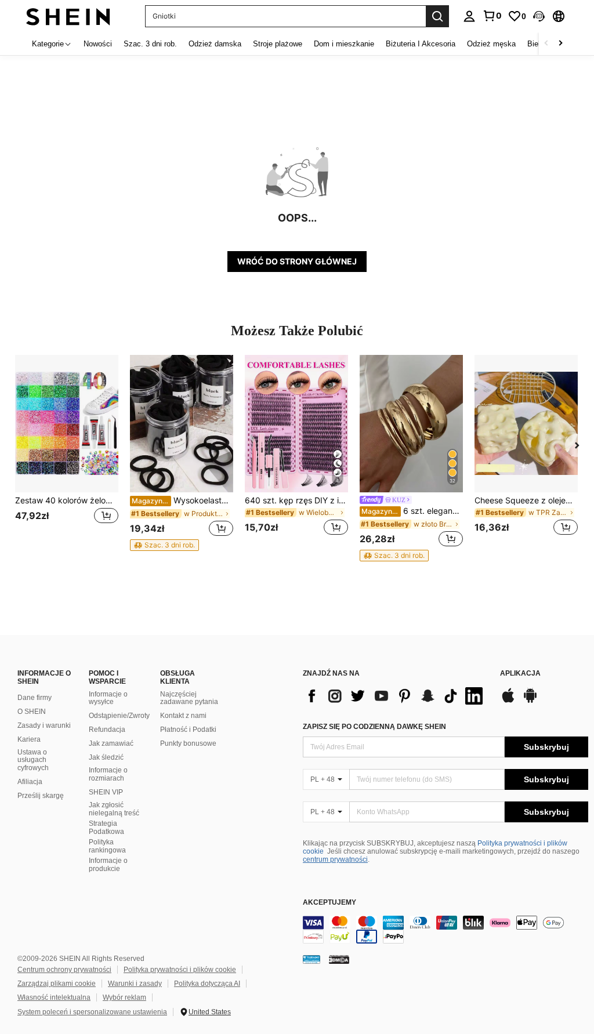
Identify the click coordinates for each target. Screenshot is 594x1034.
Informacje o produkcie (108, 865)
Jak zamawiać (111, 743)
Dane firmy (34, 698)
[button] (539, 16)
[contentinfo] (445, 930)
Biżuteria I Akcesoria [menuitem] (420, 43)
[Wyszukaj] (437, 16)
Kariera (29, 739)
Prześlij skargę (40, 796)
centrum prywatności (335, 859)
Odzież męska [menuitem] (491, 43)
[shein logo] (68, 16)
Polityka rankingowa (107, 846)
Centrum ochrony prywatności (64, 970)
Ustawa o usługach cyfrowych (33, 760)
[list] (395, 696)
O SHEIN (31, 712)
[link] (492, 16)
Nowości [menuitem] (98, 43)
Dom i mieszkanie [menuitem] (344, 43)
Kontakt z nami (183, 716)
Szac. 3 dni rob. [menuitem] (150, 43)
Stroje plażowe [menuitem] (277, 43)
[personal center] (469, 16)
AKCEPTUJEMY (329, 902)
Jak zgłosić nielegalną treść (114, 809)
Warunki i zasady (135, 983)
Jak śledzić (106, 757)
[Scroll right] (560, 43)
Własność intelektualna (53, 997)
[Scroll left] (546, 43)
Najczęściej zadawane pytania (189, 698)
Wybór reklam (124, 997)
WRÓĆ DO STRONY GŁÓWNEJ (297, 261)
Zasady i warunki (44, 725)
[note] (164, 545)
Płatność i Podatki (188, 729)
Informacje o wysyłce (108, 698)
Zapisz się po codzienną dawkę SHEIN (374, 727)
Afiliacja (29, 782)
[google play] (530, 701)
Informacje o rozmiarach (108, 774)
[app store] (508, 701)
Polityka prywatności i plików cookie (180, 970)
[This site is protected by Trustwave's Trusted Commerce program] (311, 959)
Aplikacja (520, 673)
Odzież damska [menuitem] (215, 43)
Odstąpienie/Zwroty (119, 716)
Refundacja (107, 729)
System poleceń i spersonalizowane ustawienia (92, 1012)
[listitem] (66, 452)
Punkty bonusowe (188, 743)
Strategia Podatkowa (106, 827)
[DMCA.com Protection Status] (339, 959)
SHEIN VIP (106, 792)
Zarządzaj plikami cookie (56, 983)
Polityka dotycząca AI (207, 983)
